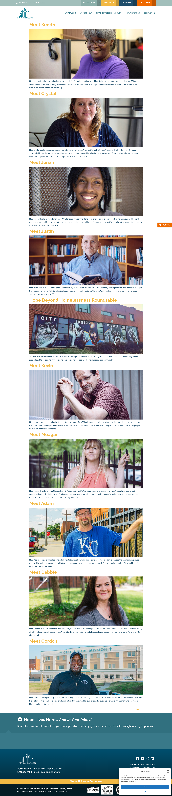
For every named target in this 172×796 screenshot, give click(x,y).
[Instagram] (147, 758)
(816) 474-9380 (24, 772)
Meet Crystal (42, 93)
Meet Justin (41, 231)
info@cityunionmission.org (47, 772)
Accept (145, 787)
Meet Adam (41, 503)
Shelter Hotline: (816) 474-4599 (86, 781)
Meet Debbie (43, 572)
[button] (168, 771)
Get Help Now (137, 765)
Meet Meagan (44, 434)
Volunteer (135, 768)
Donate (149, 765)
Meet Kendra (43, 24)
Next (139, 709)
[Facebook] (137, 758)
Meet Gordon (43, 641)
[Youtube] (142, 758)
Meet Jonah (41, 162)
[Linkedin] (152, 758)
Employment (148, 768)
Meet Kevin (41, 365)
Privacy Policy (145, 792)
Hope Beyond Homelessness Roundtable (73, 300)
